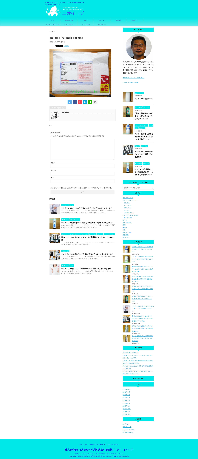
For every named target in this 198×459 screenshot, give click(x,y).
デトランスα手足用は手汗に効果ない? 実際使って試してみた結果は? (87, 223)
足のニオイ (102, 20)
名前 (53, 163)
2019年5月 (126, 400)
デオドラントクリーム (52, 24)
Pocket (66, 46)
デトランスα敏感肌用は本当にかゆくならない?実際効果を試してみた (142, 259)
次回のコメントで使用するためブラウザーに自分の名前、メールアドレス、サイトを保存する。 (82, 188)
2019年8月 (126, 392)
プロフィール (86, 24)
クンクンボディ (69, 24)
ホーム (53, 20)
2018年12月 (127, 409)
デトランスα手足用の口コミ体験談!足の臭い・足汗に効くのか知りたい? (144, 172)
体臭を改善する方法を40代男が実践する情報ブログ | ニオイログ (99, 449)
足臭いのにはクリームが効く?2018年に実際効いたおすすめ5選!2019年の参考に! (142, 318)
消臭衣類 (118, 20)
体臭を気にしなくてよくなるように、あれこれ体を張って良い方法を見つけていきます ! (99, 453)
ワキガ (86, 20)
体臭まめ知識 (69, 20)
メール (53, 170)
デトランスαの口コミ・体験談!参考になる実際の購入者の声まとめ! (86, 269)
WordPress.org (128, 432)
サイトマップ (102, 24)
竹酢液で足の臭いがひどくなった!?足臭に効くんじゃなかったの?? (144, 116)
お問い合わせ (83, 444)
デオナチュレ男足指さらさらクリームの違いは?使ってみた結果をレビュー (142, 269)
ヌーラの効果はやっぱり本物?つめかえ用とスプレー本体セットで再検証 (142, 338)
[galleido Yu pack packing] (85, 102)
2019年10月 (127, 389)
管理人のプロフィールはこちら (133, 78)
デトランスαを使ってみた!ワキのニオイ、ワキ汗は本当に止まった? (86, 208)
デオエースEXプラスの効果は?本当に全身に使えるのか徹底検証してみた (144, 136)
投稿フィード (127, 427)
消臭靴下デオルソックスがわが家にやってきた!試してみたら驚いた (142, 288)
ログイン (125, 424)
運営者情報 (100, 444)
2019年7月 (126, 395)
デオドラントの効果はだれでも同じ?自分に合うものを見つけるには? (87, 254)
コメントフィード (128, 429)
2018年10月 (127, 414)
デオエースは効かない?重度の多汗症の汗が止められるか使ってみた (142, 249)
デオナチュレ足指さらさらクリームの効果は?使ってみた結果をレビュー (142, 328)
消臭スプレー (135, 20)
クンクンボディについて (144, 99)
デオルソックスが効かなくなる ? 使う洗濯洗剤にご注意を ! (144, 154)
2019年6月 (126, 397)
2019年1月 (126, 406)
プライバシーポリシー (130, 83)
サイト (53, 178)
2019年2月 (126, 403)
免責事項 (92, 444)
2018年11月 (126, 411)
